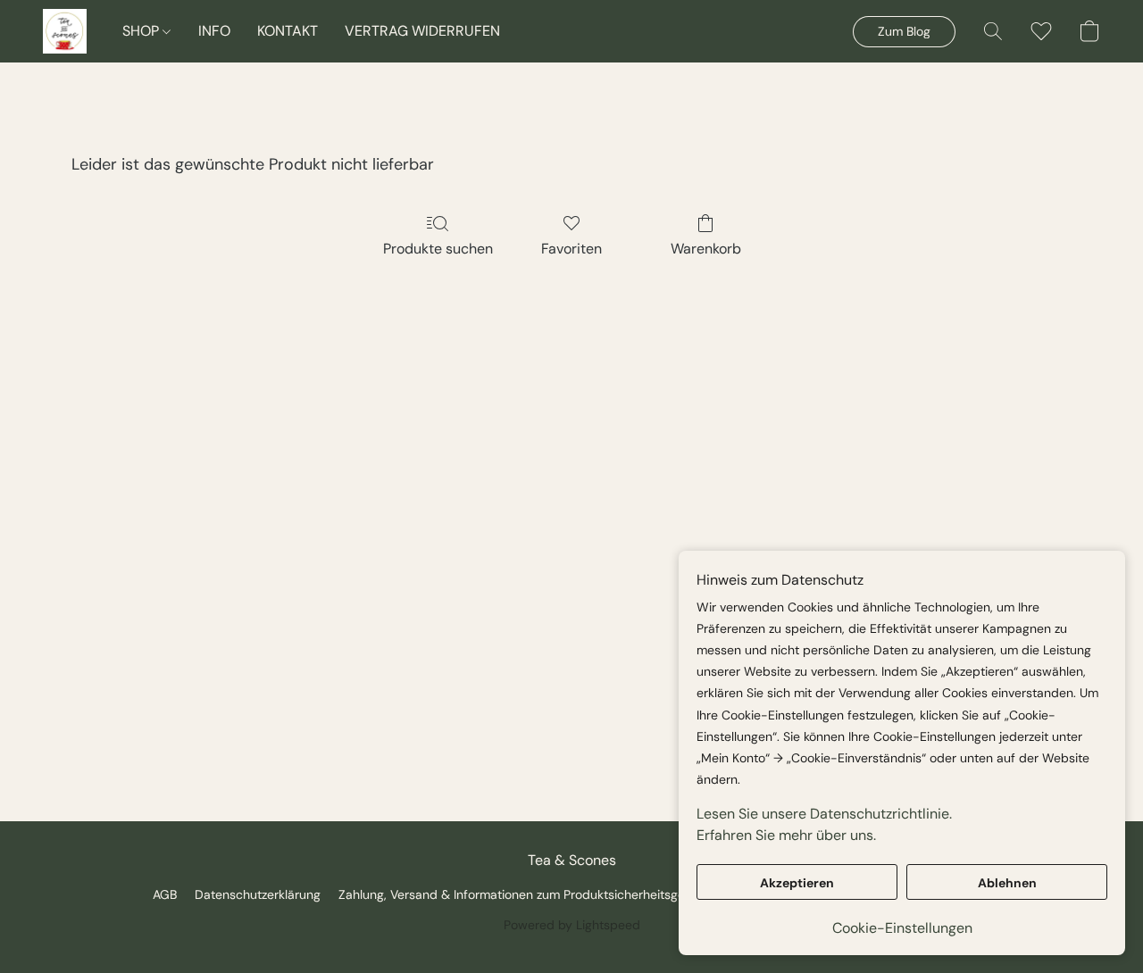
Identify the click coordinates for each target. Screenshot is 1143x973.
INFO (214, 30)
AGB (165, 894)
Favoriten (571, 248)
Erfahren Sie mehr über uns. (786, 835)
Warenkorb (706, 248)
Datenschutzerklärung (258, 894)
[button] (65, 31)
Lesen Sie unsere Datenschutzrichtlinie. (824, 813)
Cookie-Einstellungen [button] (902, 928)
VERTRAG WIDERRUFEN (422, 30)
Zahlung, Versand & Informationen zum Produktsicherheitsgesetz (523, 894)
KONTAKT (287, 30)
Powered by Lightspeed (572, 925)
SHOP (142, 30)
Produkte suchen (438, 248)
